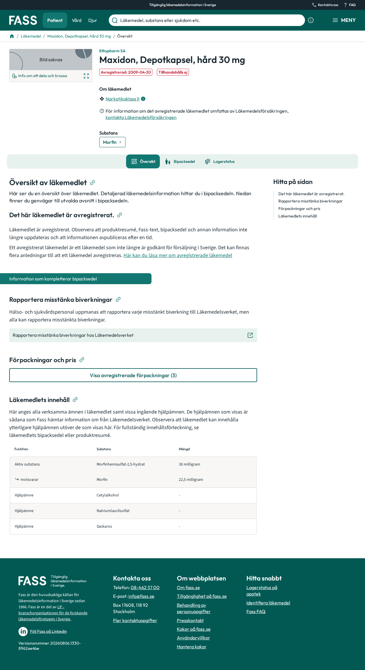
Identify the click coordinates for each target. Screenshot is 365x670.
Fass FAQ (255, 611)
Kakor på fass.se (194, 629)
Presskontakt (190, 620)
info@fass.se (141, 596)
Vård (76, 20)
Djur (92, 20)
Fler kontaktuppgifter (135, 620)
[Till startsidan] (11, 36)
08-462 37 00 (145, 587)
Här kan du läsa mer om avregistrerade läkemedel (177, 255)
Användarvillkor (193, 638)
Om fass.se (188, 587)
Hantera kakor (192, 646)
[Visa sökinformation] (310, 20)
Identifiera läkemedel (268, 603)
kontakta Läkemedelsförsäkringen (141, 117)
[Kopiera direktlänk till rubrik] (92, 182)
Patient (55, 20)
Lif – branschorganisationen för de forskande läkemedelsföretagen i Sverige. (52, 613)
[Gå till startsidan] (23, 20)
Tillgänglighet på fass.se (202, 596)
